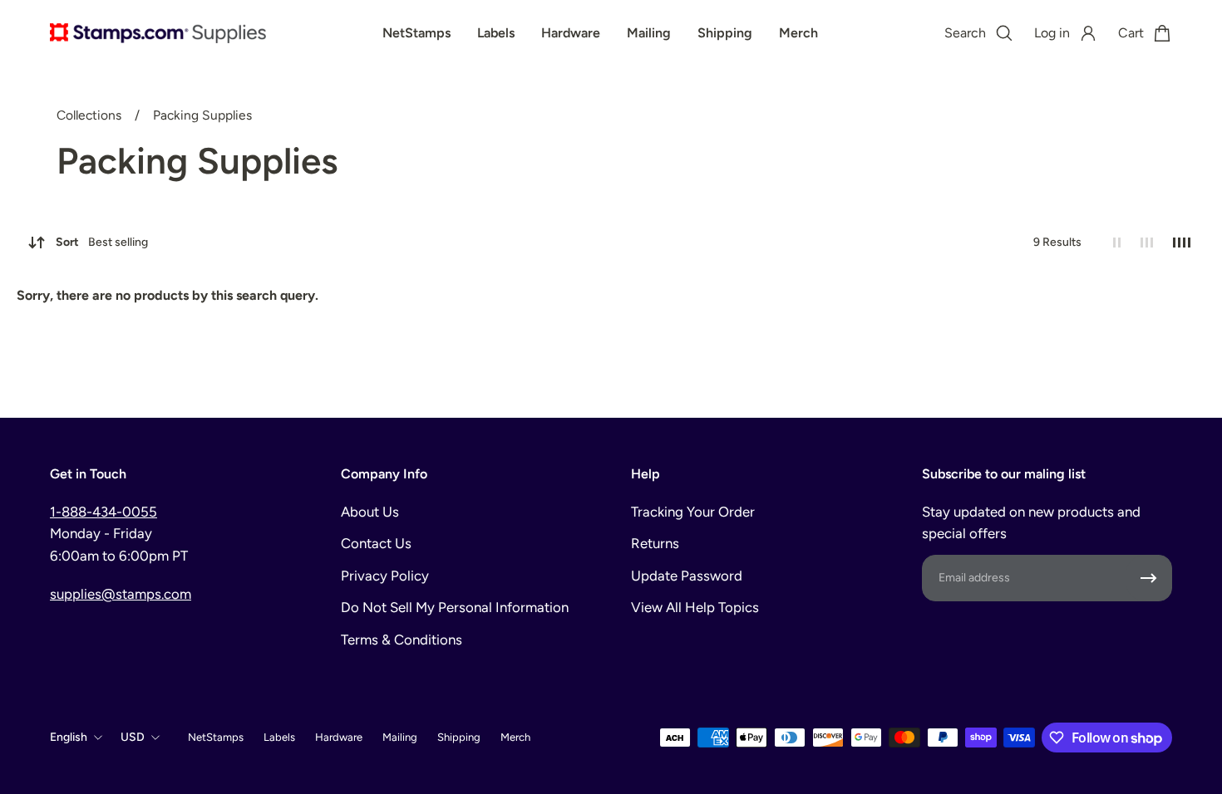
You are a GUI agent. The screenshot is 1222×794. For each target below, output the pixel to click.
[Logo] (158, 33)
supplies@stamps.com (120, 594)
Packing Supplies (202, 115)
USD (133, 737)
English (68, 737)
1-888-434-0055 (103, 511)
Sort (102, 242)
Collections (91, 115)
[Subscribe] (1149, 578)
